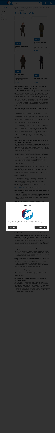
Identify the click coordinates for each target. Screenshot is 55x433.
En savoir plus (13, 227)
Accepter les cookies (40, 227)
